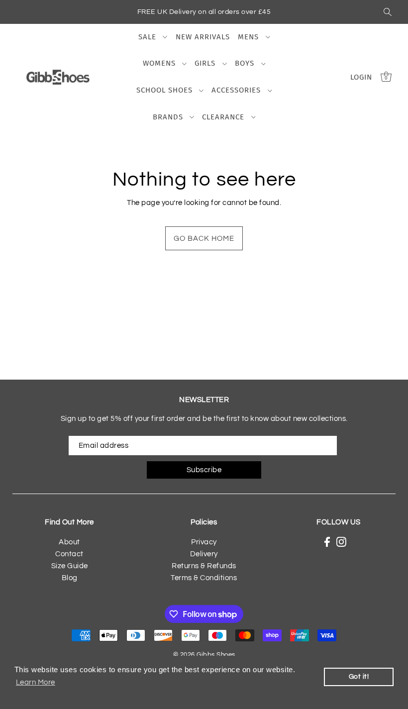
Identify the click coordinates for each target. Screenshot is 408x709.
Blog (70, 578)
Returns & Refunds (204, 566)
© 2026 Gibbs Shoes (204, 654)
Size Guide (69, 566)
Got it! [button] (359, 676)
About (69, 542)
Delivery (204, 554)
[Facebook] (327, 542)
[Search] (388, 12)
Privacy (204, 542)
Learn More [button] (35, 682)
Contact (69, 554)
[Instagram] (341, 542)
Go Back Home (204, 238)
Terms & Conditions (204, 578)
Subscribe (204, 470)
